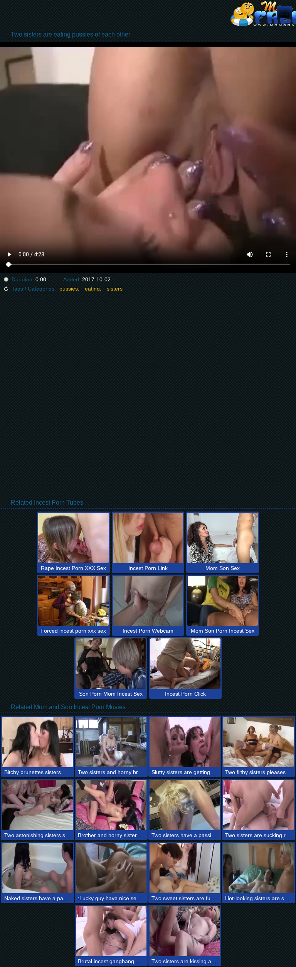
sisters (115, 289)
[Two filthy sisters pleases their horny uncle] (258, 742)
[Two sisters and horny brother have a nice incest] (111, 742)
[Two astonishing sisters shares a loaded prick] (37, 805)
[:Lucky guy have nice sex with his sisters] (111, 868)
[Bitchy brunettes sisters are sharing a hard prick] (37, 742)
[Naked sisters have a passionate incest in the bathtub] (37, 868)
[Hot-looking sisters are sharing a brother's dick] (258, 868)
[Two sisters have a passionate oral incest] (185, 805)
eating (92, 289)
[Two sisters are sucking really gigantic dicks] (258, 805)
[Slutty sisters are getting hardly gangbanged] (185, 742)
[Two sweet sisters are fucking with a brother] (185, 868)
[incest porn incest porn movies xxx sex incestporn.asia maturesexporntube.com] (284, 12)
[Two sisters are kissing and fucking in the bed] (185, 931)
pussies (68, 289)
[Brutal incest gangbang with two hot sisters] (111, 931)
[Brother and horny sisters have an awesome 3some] (111, 805)
